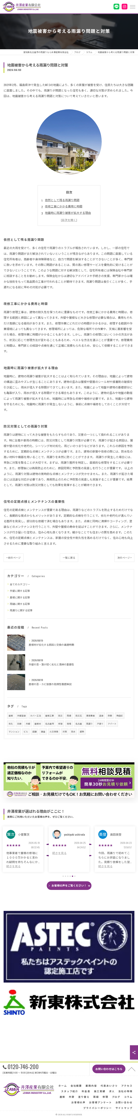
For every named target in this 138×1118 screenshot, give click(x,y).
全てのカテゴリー (20, 584)
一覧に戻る (69, 557)
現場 (69, 723)
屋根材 (37, 723)
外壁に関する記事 (20, 591)
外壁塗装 (21, 715)
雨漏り (89, 723)
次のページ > (124, 557)
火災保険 (54, 731)
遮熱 (82, 731)
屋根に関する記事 (20, 597)
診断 (19, 723)
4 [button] (70, 876)
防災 (60, 715)
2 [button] (65, 876)
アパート (112, 723)
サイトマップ (124, 1108)
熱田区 (119, 715)
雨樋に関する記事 (20, 604)
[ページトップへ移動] (131, 1068)
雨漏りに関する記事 (21, 610)
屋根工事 (49, 715)
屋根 (11, 715)
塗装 (101, 715)
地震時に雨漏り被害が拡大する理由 (68, 213)
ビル (26, 731)
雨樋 (69, 715)
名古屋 (78, 723)
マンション (14, 731)
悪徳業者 (90, 715)
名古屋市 (49, 723)
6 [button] (74, 876)
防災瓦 (78, 715)
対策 (65, 731)
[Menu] (132, 7)
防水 (73, 731)
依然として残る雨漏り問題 (62, 200)
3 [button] (67, 876)
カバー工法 (35, 715)
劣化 (11, 723)
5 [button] (72, 876)
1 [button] (63, 876)
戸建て (100, 723)
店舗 (34, 731)
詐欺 (110, 715)
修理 (60, 723)
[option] (23, 849)
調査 (43, 731)
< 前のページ (13, 557)
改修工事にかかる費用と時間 (63, 206)
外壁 (28, 723)
